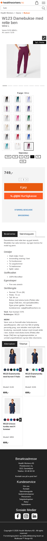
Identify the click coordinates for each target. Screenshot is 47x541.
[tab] (9, 234)
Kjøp (23, 187)
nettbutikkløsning (29, 536)
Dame (18, 13)
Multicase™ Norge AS (23, 538)
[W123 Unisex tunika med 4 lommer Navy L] (12, 408)
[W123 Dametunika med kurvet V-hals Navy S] (12, 358)
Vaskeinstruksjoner (26, 494)
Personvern (26, 497)
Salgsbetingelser (26, 499)
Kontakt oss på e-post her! (26, 476)
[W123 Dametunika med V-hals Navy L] (34, 358)
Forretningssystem (11, 536)
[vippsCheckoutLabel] (23, 196)
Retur (26, 502)
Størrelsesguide (26, 491)
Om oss (26, 486)
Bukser (27, 13)
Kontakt (26, 489)
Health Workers (7, 13)
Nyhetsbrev (26, 504)
